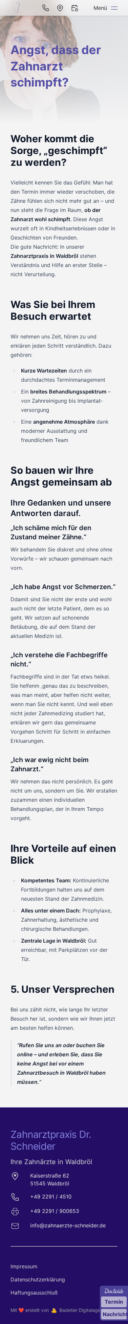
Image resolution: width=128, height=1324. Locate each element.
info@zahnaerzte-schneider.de (68, 1225)
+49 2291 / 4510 (51, 1196)
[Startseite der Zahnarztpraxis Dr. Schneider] (17, 7)
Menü (100, 8)
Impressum (24, 1266)
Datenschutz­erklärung (38, 1279)
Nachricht (115, 1314)
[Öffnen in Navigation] (60, 7)
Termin (114, 1301)
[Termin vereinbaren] (74, 7)
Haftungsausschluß (34, 1292)
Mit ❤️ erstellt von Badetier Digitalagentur (60, 1310)
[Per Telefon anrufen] (45, 7)
